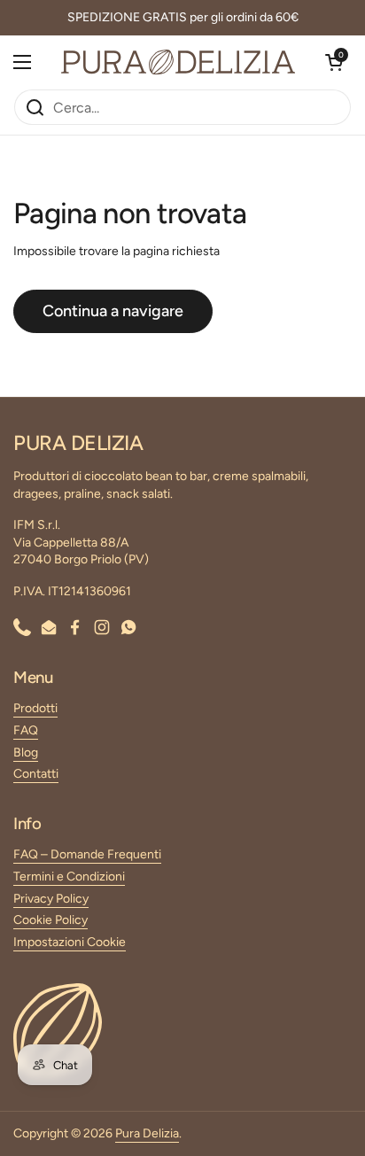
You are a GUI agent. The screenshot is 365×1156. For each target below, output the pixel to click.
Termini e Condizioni (69, 876)
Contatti (35, 773)
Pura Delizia (147, 1133)
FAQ (25, 730)
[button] (334, 62)
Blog (25, 752)
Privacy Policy (51, 898)
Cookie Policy (50, 919)
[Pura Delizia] (178, 62)
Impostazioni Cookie (69, 942)
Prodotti (35, 708)
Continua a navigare (113, 311)
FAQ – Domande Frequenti (87, 854)
